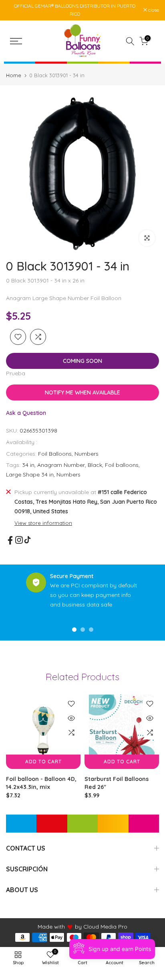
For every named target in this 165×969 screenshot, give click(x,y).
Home (13, 75)
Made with (51, 926)
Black (95, 464)
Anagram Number (61, 464)
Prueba (15, 373)
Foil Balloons (55, 453)
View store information (43, 523)
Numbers (86, 453)
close (153, 10)
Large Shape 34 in (30, 474)
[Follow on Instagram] (19, 540)
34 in (28, 464)
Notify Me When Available (82, 392)
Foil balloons (122, 464)
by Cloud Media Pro (101, 926)
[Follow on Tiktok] (27, 540)
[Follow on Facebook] (10, 540)
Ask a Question (26, 412)
